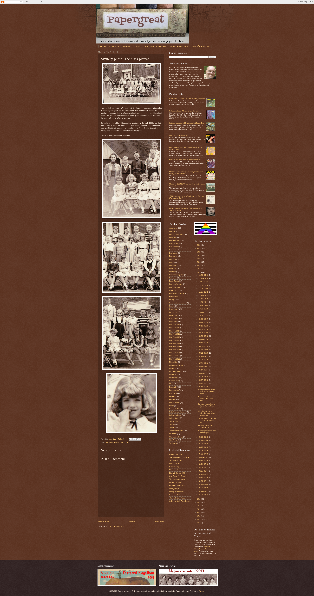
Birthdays (172, 237)
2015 (199, 506)
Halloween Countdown (177, 294)
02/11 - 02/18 (204, 478)
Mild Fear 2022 (174, 346)
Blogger (201, 591)
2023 (199, 255)
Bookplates (173, 253)
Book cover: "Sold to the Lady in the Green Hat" (207, 399)
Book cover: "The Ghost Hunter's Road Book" (185, 160)
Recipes (126, 46)
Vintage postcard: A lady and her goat (207, 432)
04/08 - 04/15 (204, 451)
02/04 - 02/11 (204, 481)
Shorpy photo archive (176, 492)
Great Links (173, 290)
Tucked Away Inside (179, 46)
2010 (199, 523)
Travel (171, 427)
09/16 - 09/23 (204, 326)
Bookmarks (173, 250)
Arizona (172, 231)
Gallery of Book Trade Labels (179, 501)
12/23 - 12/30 (204, 278)
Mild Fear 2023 (174, 349)
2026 (199, 245)
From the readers (175, 287)
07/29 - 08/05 (204, 349)
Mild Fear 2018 (174, 334)
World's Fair (173, 440)
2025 (199, 248)
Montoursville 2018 (176, 365)
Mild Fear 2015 (174, 325)
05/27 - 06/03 (204, 380)
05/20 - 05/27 (204, 383)
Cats (171, 262)
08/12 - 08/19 (204, 343)
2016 (199, 502)
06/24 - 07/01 (204, 366)
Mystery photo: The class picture (205, 426)
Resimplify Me (174, 409)
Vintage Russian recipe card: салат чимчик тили (206, 391)
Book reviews (174, 247)
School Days (124, 442)
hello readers (173, 297)
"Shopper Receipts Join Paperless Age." (203, 549)
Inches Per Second (176, 482)
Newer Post (104, 521)
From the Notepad (175, 284)
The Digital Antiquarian (177, 479)
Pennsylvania (174, 381)
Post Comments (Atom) (116, 526)
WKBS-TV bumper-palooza (178, 135)
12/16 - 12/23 (204, 282)
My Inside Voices (175, 470)
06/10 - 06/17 (204, 373)
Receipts (172, 396)
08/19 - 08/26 (204, 339)
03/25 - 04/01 (204, 457)
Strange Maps (174, 489)
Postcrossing (174, 390)
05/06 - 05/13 (204, 437)
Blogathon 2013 (174, 240)
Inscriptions (173, 315)
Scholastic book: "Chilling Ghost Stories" (183, 111)
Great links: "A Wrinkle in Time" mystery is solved (187, 99)
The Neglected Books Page (179, 457)
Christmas (173, 265)
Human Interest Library (177, 303)
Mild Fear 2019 (174, 337)
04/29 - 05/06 (204, 440)
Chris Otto (112, 439)
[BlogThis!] (132, 439)
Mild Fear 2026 (174, 359)
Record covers (174, 403)
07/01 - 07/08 (204, 363)
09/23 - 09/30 (204, 322)
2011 (199, 519)
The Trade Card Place (177, 498)
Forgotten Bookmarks (177, 485)
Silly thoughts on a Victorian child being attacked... (206, 413)
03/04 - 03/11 (204, 467)
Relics (171, 406)
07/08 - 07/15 (204, 360)
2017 (199, 499)
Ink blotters (173, 312)
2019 (199, 269)
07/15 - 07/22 (204, 356)
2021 (199, 262)
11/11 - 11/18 (204, 299)
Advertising (173, 228)
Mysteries (109, 442)
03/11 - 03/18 (204, 464)
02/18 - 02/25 (204, 474)
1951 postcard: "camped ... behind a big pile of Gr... (207, 420)
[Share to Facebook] (137, 439)
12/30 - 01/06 (204, 275)
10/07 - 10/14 (204, 316)
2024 (199, 252)
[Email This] (130, 439)
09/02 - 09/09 (204, 333)
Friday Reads (174, 281)
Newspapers (173, 378)
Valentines (173, 434)
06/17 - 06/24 (204, 370)
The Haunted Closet (176, 460)
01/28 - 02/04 (204, 484)
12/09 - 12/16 (204, 285)
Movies (171, 368)
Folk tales (172, 278)
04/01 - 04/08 (204, 454)
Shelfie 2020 (173, 421)
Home (103, 46)
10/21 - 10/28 (204, 309)
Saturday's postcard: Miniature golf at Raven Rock (187, 123)
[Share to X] (135, 439)
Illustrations (173, 309)
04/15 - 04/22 (204, 447)
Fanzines (172, 272)
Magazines (173, 321)
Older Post (159, 521)
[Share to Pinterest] (139, 439)
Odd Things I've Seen (177, 476)
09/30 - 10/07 (204, 319)
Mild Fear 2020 (174, 340)
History (171, 300)
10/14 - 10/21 (204, 312)
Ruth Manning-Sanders (155, 46)
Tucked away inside (176, 431)
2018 (199, 272)
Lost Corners (173, 318)
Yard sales (173, 443)
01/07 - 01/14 (204, 495)
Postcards (114, 46)
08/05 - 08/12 (204, 346)
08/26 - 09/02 (204, 336)
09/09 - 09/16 (204, 329)
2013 (199, 512)
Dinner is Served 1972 (177, 473)
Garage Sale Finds (176, 454)
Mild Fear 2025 (174, 356)
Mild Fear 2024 (174, 353)
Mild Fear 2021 (174, 343)
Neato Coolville (174, 464)
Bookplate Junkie (175, 495)
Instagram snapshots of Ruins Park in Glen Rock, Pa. (206, 406)
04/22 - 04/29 (204, 444)
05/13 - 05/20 (204, 387)
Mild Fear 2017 (174, 331)
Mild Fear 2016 (174, 328)
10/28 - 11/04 (204, 306)
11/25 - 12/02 (204, 292)
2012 (199, 516)
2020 (199, 265)
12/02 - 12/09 (204, 288)
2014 (199, 509)
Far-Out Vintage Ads (176, 275)
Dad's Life (172, 269)
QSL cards (173, 393)
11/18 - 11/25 (204, 295)
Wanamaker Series (176, 437)
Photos (137, 46)
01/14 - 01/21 (204, 491)
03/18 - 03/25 (204, 461)
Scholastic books (175, 415)
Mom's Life (173, 362)
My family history (175, 371)
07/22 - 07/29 (204, 353)
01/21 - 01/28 (204, 488)
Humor (171, 306)
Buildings (172, 259)
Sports (171, 424)
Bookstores (173, 256)
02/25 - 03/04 (204, 471)
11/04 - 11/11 (204, 302)
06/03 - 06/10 (204, 377)
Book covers (173, 244)
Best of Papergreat (201, 46)
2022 (199, 259)
